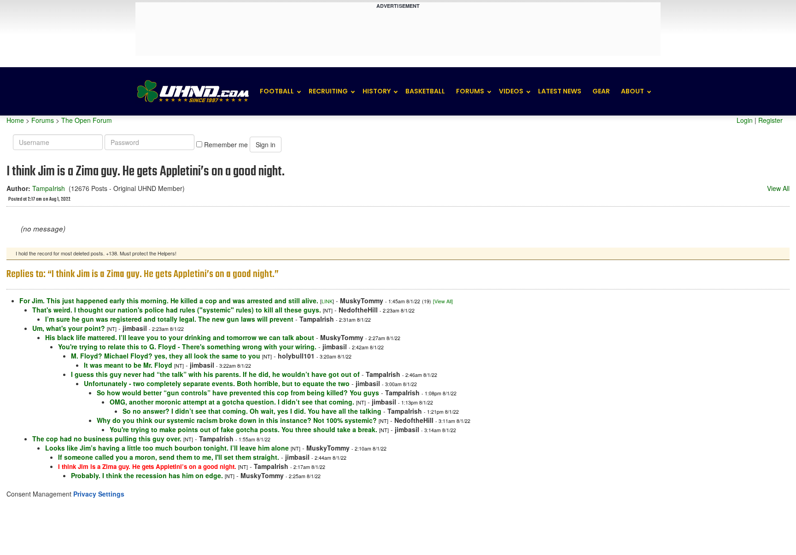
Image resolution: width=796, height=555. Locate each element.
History (377, 91)
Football (277, 91)
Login (745, 120)
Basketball (425, 91)
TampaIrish (48, 188)
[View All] (443, 301)
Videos (511, 91)
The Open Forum (86, 120)
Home (15, 120)
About (632, 91)
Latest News (559, 91)
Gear (601, 91)
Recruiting (328, 91)
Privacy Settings (98, 493)
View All (778, 188)
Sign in (265, 144)
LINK (327, 301)
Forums (470, 91)
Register (770, 120)
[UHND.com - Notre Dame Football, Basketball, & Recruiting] (192, 91)
